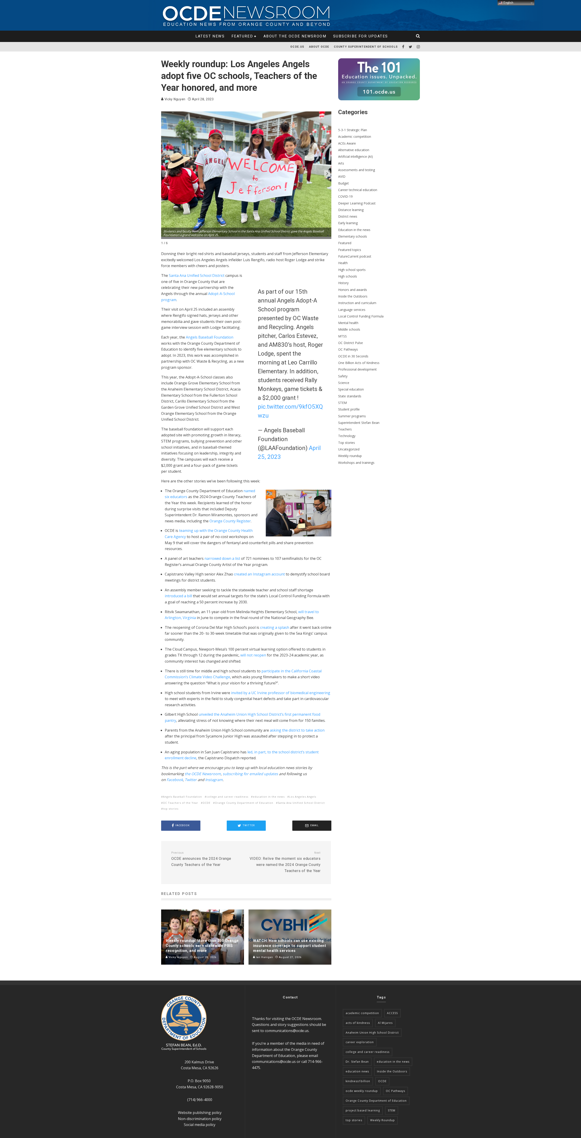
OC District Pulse (350, 343)
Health (343, 263)
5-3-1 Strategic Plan (352, 130)
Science (343, 383)
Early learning (348, 223)
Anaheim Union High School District (372, 1033)
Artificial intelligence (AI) (355, 156)
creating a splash (274, 627)
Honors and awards (352, 290)
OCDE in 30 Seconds (353, 356)
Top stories (346, 442)
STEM (342, 403)
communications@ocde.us (287, 1030)
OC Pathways (348, 349)
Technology (346, 436)
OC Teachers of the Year (180, 802)
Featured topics (349, 250)
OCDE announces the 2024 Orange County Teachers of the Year (201, 859)
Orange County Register (230, 521)
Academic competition (354, 136)
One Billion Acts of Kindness (358, 363)
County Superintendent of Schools (366, 46)
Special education (351, 389)
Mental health (348, 323)
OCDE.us (297, 46)
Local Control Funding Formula (361, 316)
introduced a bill (178, 595)
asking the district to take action (297, 730)
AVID (341, 176)
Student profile (349, 409)
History (343, 283)
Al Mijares (385, 1023)
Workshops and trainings (356, 462)
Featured (242, 36)
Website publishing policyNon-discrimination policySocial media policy (200, 1118)
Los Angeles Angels (302, 796)
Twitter (191, 779)
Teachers (345, 429)
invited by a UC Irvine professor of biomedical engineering (280, 692)
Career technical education (357, 190)
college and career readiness (227, 796)
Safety (342, 376)
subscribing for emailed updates (250, 773)
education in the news (269, 796)
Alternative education (353, 150)
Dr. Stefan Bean (357, 1062)
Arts (341, 163)
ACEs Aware (347, 143)
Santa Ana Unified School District (196, 275)
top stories (170, 808)
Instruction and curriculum (357, 303)
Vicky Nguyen (174, 99)
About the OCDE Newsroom (294, 36)
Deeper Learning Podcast (357, 203)
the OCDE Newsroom (203, 773)
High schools (347, 276)
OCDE (206, 802)
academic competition (362, 1013)
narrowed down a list (222, 558)
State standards (349, 396)
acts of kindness (358, 1023)
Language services (351, 309)
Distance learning (351, 210)
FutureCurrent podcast (354, 256)
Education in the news (354, 230)
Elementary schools (352, 236)
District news (347, 216)
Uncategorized (348, 449)
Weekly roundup (350, 456)
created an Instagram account (259, 574)
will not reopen (253, 655)
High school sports (352, 270)
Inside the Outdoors (352, 296)
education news (357, 1071)
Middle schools (349, 329)
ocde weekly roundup (362, 1091)
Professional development (357, 369)
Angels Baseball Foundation (209, 337)
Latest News (210, 36)
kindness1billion (358, 1081)
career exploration (360, 1042)
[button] (327, 173)
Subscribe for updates (360, 36)
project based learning (363, 1110)
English (507, 2)
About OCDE (319, 46)
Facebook (175, 779)
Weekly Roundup (382, 1120)
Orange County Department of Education (244, 802)
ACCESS (392, 1013)
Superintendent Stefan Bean (358, 422)
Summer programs (352, 416)
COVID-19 (345, 196)
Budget (343, 183)
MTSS (342, 336)
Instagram (214, 779)
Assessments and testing (356, 170)
